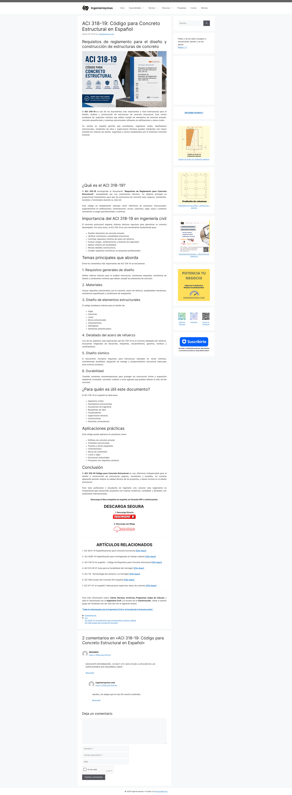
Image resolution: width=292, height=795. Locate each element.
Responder (90, 673)
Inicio (122, 8)
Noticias (204, 8)
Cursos (194, 8)
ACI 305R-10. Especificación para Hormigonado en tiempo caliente (110, 620)
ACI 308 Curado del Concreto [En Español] (101, 623)
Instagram (193, 322)
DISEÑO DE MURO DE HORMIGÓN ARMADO (193, 159)
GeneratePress (161, 791)
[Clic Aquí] (141, 551)
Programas (181, 8)
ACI (86, 618)
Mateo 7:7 (182, 47)
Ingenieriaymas (102, 8)
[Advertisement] (124, 161)
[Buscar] (206, 23)
